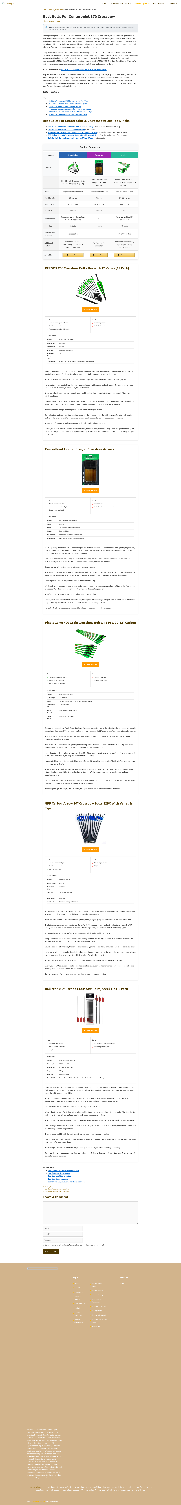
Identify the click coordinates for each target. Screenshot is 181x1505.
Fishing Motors (97, 1311)
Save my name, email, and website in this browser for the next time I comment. (74, 1245)
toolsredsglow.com (36, 1487)
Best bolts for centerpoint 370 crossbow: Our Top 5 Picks (68, 101)
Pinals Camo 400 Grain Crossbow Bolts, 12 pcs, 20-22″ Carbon (70, 109)
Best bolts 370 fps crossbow (59, 1173)
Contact (77, 1308)
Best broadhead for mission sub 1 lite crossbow (66, 1182)
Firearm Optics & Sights (119, 4)
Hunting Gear (96, 1326)
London (121, 1283)
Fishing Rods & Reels (99, 1315)
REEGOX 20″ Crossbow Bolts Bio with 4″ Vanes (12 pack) (84, 69)
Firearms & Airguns (98, 1295)
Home (104, 4)
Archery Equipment (142, 4)
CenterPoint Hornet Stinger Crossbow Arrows (65, 106)
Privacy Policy (79, 1292)
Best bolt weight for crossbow (59, 1176)
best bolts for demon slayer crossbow (57, 1189)
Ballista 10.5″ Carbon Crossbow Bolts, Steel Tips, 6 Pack (68, 114)
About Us (77, 1288)
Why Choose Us (79, 1303)
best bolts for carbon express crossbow (58, 1191)
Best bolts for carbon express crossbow (63, 1170)
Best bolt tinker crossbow (58, 1179)
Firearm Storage (97, 1290)
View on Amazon (90, 310)
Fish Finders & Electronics (164, 4)
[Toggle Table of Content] (44, 98)
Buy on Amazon (74, 255)
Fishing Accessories (99, 1306)
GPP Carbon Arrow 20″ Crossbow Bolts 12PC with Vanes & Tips (70, 112)
